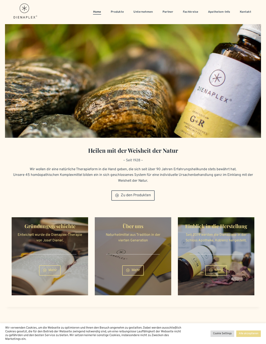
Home (97, 12)
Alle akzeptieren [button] (248, 333)
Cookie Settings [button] (222, 333)
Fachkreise (190, 12)
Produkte (117, 12)
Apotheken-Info (219, 12)
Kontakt (245, 12)
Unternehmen (143, 12)
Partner (168, 12)
